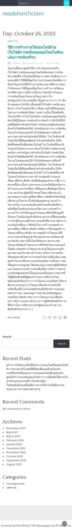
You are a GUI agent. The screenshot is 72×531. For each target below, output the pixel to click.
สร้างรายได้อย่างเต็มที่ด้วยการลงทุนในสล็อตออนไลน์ (37, 365)
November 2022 (16, 452)
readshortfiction (23, 13)
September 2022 (16, 460)
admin (16, 63)
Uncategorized (15, 483)
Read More (14, 318)
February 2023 (15, 440)
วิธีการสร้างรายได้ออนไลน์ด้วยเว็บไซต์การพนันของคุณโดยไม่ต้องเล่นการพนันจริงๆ (35, 52)
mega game (53, 63)
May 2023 (12, 432)
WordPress (23, 525)
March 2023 (13, 436)
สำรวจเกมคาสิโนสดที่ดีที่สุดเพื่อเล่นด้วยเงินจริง (33, 369)
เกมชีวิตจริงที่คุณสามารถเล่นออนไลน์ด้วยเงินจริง (34, 373)
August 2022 (14, 464)
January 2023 (14, 444)
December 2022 (15, 448)
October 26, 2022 (34, 63)
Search (7, 336)
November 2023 (16, 428)
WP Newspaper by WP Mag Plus (51, 525)
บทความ (13, 41)
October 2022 (14, 456)
